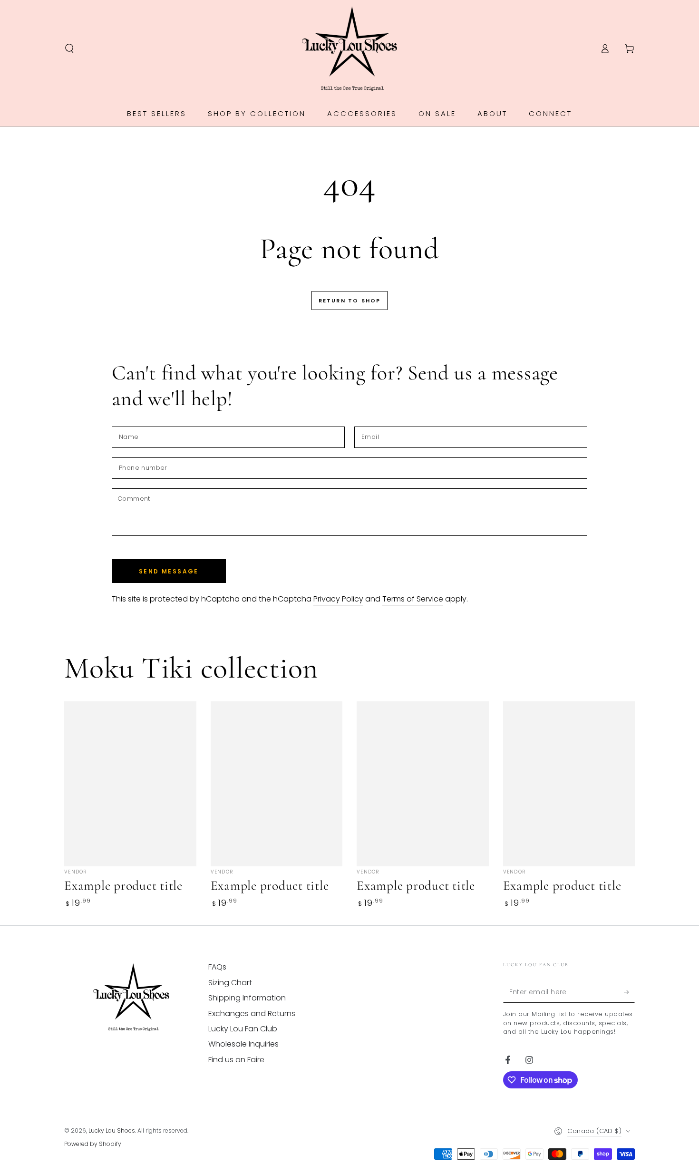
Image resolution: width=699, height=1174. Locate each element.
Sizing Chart (230, 982)
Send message (169, 571)
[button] (69, 48)
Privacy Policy (338, 598)
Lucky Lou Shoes (111, 1130)
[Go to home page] (349, 48)
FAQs (217, 966)
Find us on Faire (236, 1059)
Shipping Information (247, 997)
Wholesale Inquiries (243, 1043)
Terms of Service (412, 598)
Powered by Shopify (92, 1144)
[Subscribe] (629, 991)
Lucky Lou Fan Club (242, 1028)
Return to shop (350, 300)
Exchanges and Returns (251, 1013)
